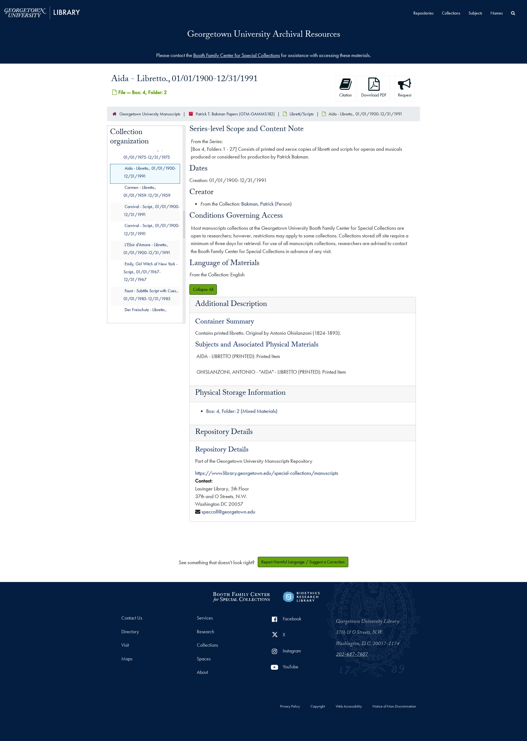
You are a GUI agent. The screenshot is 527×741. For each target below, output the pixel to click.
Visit (125, 645)
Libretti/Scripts (302, 114)
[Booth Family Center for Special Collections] (241, 596)
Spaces (204, 659)
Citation (345, 95)
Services (205, 618)
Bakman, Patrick (257, 203)
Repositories (423, 13)
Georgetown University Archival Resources (263, 35)
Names (496, 13)
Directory (130, 632)
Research (205, 632)
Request (404, 95)
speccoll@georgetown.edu (228, 511)
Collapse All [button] (203, 289)
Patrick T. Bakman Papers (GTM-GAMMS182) (235, 114)
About (202, 672)
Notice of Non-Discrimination (394, 706)
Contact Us (131, 618)
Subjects (475, 13)
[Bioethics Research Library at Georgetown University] (301, 596)
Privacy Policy (290, 706)
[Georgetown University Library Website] (42, 12)
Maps (126, 659)
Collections (451, 13)
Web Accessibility (349, 706)
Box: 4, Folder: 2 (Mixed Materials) (241, 411)
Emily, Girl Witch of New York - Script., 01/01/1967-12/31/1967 (151, 272)
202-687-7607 (352, 655)
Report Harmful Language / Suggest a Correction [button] (303, 562)
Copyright (317, 706)
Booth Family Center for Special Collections (236, 55)
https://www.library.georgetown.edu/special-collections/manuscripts (266, 473)
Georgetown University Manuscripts (149, 114)
